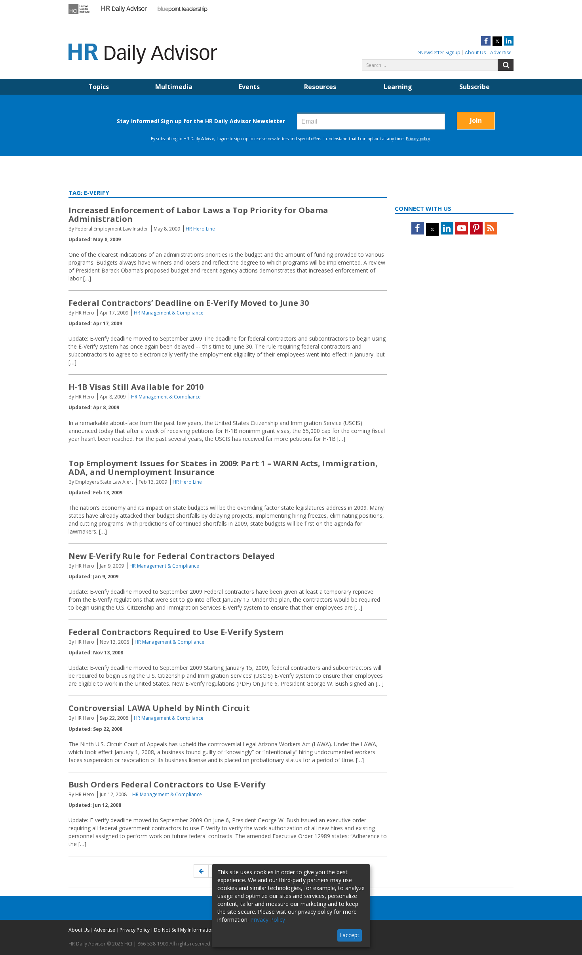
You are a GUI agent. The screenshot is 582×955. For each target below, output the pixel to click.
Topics (98, 86)
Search (506, 65)
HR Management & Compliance (169, 312)
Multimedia (173, 86)
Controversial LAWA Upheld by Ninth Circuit (159, 708)
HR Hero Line (200, 228)
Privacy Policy (135, 929)
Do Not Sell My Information (184, 929)
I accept (349, 935)
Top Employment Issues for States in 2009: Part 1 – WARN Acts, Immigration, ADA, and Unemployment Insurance (223, 467)
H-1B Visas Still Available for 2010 (136, 386)
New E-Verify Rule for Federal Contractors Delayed (171, 556)
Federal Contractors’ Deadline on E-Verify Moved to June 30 (188, 302)
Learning (398, 86)
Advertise (501, 52)
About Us (475, 52)
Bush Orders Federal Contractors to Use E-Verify (166, 784)
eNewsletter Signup (438, 52)
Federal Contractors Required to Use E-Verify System (175, 632)
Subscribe (474, 86)
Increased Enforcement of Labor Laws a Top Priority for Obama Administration (198, 214)
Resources (320, 86)
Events (249, 86)
